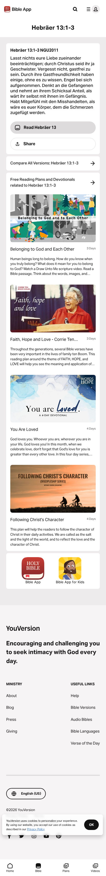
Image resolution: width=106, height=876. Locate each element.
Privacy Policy (36, 829)
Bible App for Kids (70, 582)
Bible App (33, 582)
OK (91, 825)
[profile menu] (92, 9)
